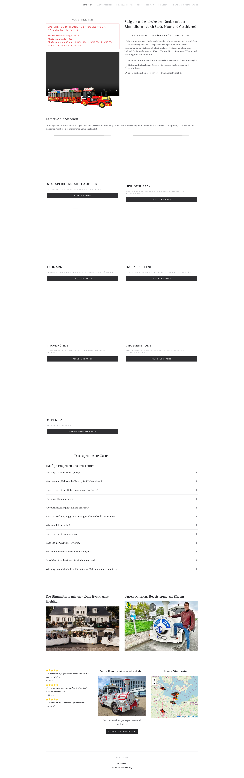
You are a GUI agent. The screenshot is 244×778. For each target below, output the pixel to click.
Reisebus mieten (124, 5)
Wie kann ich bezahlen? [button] (58, 525)
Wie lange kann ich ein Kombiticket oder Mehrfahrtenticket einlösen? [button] (82, 569)
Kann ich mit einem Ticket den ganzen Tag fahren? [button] (72, 490)
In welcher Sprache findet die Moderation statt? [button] (70, 560)
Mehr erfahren (83, 632)
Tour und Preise (82, 195)
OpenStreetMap (192, 716)
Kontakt (150, 5)
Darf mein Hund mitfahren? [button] (60, 498)
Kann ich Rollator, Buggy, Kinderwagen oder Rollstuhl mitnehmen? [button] (81, 516)
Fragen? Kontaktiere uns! (122, 731)
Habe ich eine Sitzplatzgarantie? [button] (62, 534)
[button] (163, 688)
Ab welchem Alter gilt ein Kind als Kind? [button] (67, 507)
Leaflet (181, 716)
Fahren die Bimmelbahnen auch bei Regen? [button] (68, 551)
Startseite (88, 5)
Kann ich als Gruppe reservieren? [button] (63, 542)
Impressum (163, 5)
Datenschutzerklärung (185, 5)
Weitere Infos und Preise (82, 431)
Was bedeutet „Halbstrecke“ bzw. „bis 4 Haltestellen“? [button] (74, 481)
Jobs (139, 5)
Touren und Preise (161, 200)
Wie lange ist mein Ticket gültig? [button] (63, 472)
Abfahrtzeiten (105, 5)
